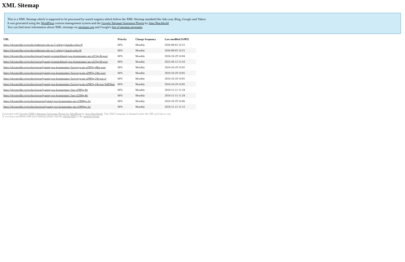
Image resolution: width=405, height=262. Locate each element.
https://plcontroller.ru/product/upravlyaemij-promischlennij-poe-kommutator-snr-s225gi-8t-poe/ (56, 61)
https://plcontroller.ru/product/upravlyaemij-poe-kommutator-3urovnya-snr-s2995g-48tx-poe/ (55, 67)
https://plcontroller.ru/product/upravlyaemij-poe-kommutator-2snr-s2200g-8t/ (46, 95)
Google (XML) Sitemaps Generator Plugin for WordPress (50, 114)
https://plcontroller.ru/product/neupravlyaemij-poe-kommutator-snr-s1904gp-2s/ (47, 106)
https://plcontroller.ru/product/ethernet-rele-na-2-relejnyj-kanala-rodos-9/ (43, 44)
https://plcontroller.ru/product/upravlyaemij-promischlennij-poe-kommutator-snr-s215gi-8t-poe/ (56, 56)
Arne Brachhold (159, 23)
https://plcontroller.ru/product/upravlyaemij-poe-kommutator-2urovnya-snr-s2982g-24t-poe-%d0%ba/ (59, 84)
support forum (91, 116)
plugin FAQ (69, 116)
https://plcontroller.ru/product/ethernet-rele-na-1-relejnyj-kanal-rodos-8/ (43, 50)
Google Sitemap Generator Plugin (122, 23)
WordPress (47, 23)
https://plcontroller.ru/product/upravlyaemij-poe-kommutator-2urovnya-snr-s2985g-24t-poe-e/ (55, 78)
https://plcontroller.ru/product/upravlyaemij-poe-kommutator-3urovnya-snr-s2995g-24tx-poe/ (55, 73)
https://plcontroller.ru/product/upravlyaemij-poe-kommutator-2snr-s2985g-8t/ (46, 89)
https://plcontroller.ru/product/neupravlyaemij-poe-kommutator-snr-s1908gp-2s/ (47, 101)
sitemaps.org (86, 27)
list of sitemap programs (127, 27)
